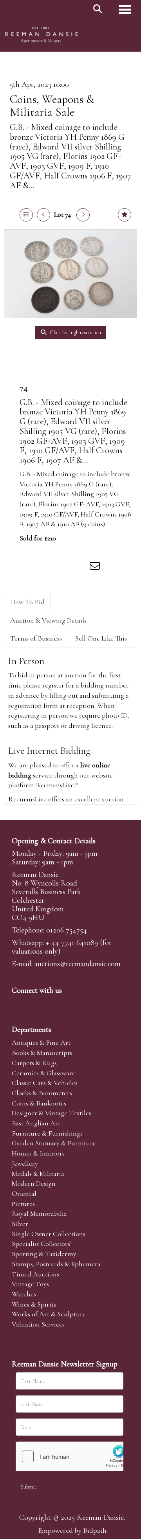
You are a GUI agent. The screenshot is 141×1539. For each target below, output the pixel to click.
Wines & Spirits (34, 1304)
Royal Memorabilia (39, 1213)
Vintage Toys (30, 1284)
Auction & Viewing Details (48, 620)
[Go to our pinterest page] (51, 1003)
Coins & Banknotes (39, 1103)
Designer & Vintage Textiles (51, 1113)
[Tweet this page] (47, 567)
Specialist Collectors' (41, 1243)
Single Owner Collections (48, 1233)
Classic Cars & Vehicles (45, 1082)
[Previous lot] (43, 214)
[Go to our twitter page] (35, 1003)
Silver (20, 1223)
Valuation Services (38, 1324)
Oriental (24, 1193)
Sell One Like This (101, 638)
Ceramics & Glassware (43, 1073)
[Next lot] (83, 214)
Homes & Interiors (38, 1153)
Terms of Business (36, 638)
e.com (77, 963)
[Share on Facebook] (31, 567)
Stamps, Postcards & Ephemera (56, 1264)
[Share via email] (96, 567)
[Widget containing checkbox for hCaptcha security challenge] (75, 1456)
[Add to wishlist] (124, 214)
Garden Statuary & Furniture (54, 1143)
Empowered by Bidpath (72, 1530)
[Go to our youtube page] (68, 1003)
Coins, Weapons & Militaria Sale (52, 105)
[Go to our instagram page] (79, 567)
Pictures (23, 1203)
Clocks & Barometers (42, 1093)
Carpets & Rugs (34, 1062)
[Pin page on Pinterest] (63, 567)
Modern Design (34, 1183)
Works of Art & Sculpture (49, 1314)
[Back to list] (26, 214)
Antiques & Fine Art (41, 1042)
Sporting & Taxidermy (44, 1253)
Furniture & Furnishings (47, 1133)
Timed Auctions (35, 1274)
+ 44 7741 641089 (72, 942)
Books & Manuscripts (42, 1052)
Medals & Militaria (38, 1173)
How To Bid (27, 602)
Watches (24, 1294)
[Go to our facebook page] (19, 1003)
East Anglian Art (36, 1123)
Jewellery (25, 1163)
